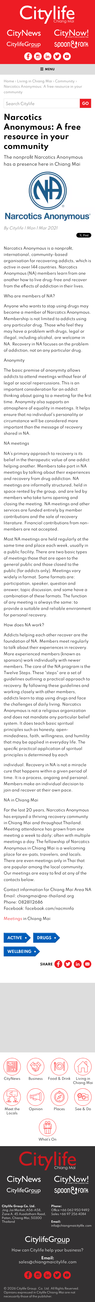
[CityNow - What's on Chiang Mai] (71, 33)
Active (14, 937)
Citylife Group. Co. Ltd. (33, 1288)
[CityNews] (23, 33)
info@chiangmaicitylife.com (71, 1225)
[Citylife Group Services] (23, 44)
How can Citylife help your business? (47, 1250)
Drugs (44, 937)
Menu (50, 69)
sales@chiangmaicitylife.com (48, 1259)
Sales (68, 1214)
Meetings (13, 918)
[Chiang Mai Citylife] (47, 14)
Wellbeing (19, 951)
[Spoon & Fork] (71, 44)
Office (70, 1210)
